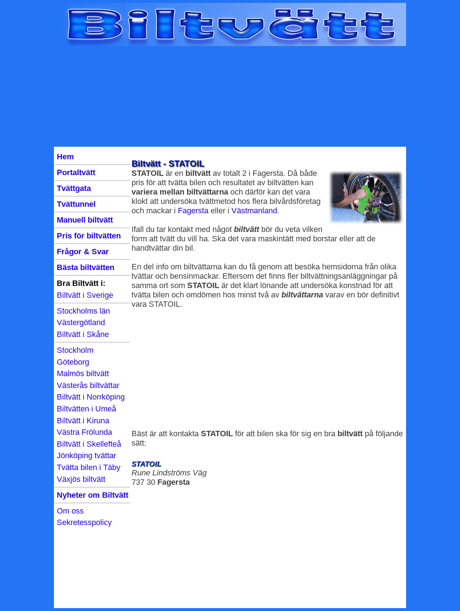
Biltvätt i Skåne (83, 334)
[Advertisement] (230, 96)
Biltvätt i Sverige (85, 295)
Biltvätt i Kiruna (83, 420)
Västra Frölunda (84, 432)
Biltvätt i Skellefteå (89, 443)
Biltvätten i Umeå (86, 408)
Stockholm (75, 350)
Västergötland (81, 322)
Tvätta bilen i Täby (88, 467)
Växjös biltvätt (81, 479)
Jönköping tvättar (86, 455)
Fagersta (193, 210)
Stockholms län (83, 310)
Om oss (70, 510)
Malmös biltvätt (83, 373)
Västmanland (254, 210)
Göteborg (73, 361)
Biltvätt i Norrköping (91, 396)
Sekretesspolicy (84, 522)
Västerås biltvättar (88, 385)
